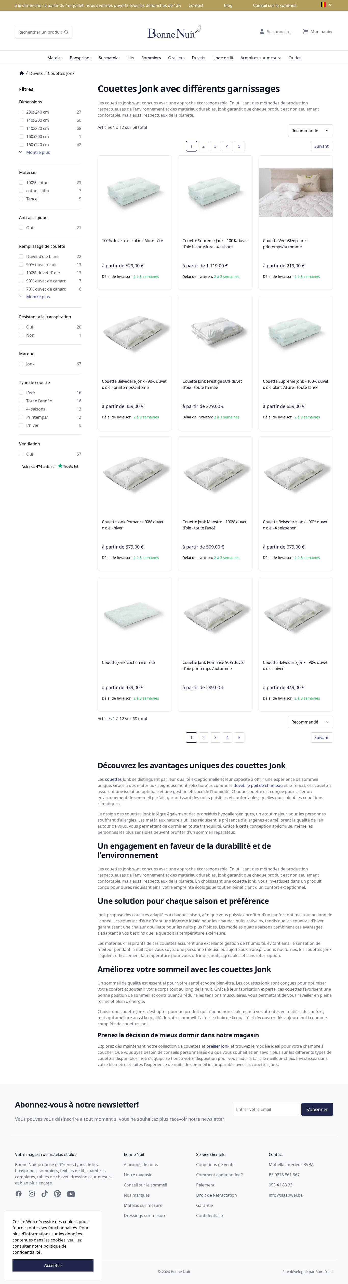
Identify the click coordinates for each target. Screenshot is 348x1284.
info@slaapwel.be (286, 1195)
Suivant (321, 146)
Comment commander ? (219, 1175)
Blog (228, 5)
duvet (239, 785)
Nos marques (137, 1195)
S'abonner (317, 1109)
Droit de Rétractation (216, 1195)
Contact (196, 5)
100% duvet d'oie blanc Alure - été (132, 240)
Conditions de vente (215, 1164)
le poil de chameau (265, 785)
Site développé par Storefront (308, 1271)
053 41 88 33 (280, 1185)
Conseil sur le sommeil (274, 5)
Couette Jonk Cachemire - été (128, 662)
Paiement (205, 1185)
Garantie (204, 1205)
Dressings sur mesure (145, 1215)
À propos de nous (141, 1164)
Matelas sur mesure (143, 1205)
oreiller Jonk (218, 1046)
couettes (113, 779)
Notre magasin (138, 1175)
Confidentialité (210, 1215)
